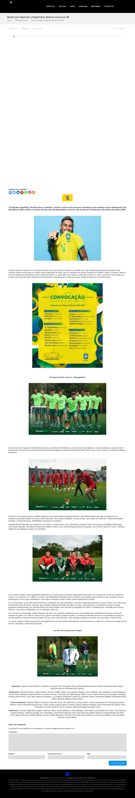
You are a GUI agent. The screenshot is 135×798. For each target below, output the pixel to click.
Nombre (11, 754)
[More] (33, 192)
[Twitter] (14, 192)
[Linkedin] (18, 192)
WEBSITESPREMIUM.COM (58, 778)
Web (88, 754)
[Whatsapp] (25, 192)
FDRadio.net (24, 28)
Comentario (13, 732)
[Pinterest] (22, 192)
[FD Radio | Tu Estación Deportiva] (18, 6)
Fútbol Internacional (21, 20)
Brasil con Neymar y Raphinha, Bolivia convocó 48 (48, 20)
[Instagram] (29, 192)
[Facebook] (10, 192)
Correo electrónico (55, 754)
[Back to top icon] (67, 774)
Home (9, 20)
